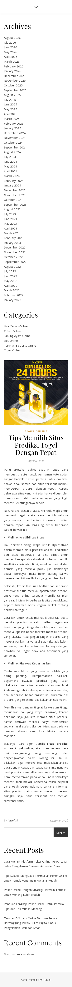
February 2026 (13, 66)
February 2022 (13, 295)
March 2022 (12, 290)
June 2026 (10, 47)
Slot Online (11, 341)
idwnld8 (13, 820)
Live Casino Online (16, 326)
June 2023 (10, 219)
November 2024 (15, 138)
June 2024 (10, 161)
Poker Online (12, 331)
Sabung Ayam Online (17, 336)
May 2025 (10, 109)
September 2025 (15, 90)
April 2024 (10, 171)
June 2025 (10, 104)
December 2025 (15, 76)
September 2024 (15, 147)
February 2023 (13, 238)
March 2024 (12, 176)
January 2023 (12, 243)
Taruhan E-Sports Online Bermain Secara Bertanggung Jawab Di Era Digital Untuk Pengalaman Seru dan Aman (30, 923)
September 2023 (15, 204)
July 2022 (10, 271)
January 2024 (12, 185)
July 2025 (10, 100)
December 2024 (15, 133)
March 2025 (12, 119)
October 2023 (13, 200)
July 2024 (10, 157)
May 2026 (10, 52)
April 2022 (10, 285)
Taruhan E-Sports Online (20, 345)
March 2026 (12, 61)
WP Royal (45, 979)
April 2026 (10, 57)
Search (60, 833)
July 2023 (10, 214)
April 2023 (10, 228)
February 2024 (13, 181)
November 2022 (15, 252)
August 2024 (12, 152)
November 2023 (15, 195)
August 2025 (12, 95)
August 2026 (12, 38)
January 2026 (12, 71)
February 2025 (13, 123)
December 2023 (15, 190)
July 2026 (10, 42)
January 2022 (12, 300)
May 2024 (10, 166)
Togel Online (12, 350)
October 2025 (13, 85)
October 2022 (13, 257)
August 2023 (12, 209)
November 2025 (15, 80)
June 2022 (10, 276)
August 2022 (12, 266)
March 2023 (12, 233)
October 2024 (13, 142)
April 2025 (10, 114)
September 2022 (15, 262)
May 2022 (10, 281)
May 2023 (10, 223)
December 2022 (15, 247)
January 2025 (12, 128)
